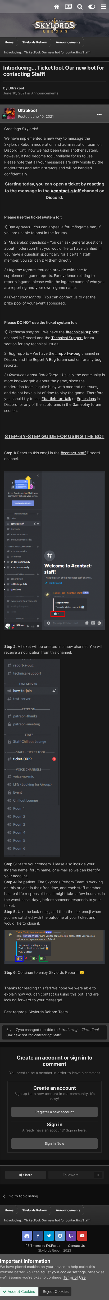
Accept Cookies (21, 1291)
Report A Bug (44, 359)
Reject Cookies (55, 1291)
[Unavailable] (54, 550)
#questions (86, 398)
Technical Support (67, 337)
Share (27, 1175)
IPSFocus (53, 1246)
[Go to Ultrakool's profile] (9, 113)
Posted (36, 116)
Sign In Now (54, 1143)
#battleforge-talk (56, 398)
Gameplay (81, 404)
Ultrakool (16, 88)
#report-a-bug (67, 353)
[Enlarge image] (54, 946)
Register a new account (54, 1112)
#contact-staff (66, 190)
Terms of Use (74, 1277)
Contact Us (76, 1246)
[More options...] (99, 115)
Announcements (44, 93)
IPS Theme (33, 1246)
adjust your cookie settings (63, 1272)
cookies (33, 1267)
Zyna (20, 1030)
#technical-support (82, 332)
